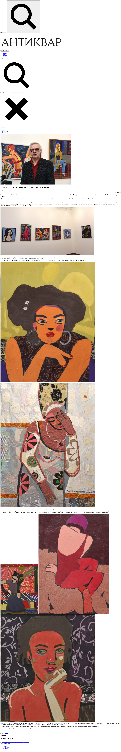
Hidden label (5, 127)
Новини (4, 53)
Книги (4, 56)
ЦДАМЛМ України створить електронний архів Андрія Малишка (15, 742)
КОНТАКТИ (6, 747)
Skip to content (3, 33)
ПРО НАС (5, 746)
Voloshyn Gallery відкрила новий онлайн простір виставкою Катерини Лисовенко (18, 740)
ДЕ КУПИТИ (6, 748)
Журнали (5, 55)
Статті (4, 54)
